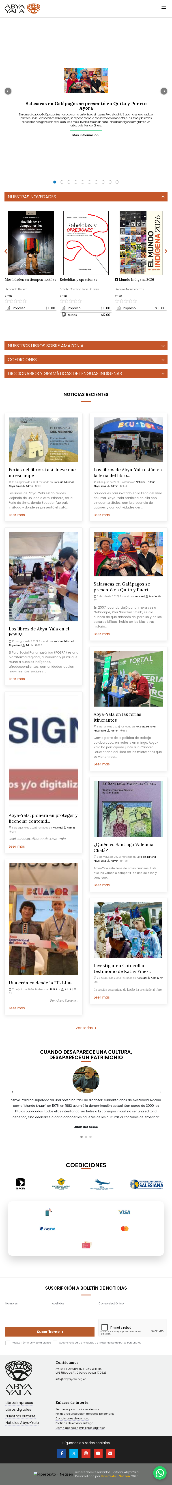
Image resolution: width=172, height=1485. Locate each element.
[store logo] (22, 8)
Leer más (17, 514)
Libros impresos (19, 1403)
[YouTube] (98, 1453)
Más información (85, 135)
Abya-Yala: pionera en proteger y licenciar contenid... (43, 818)
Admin (30, 486)
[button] (55, 182)
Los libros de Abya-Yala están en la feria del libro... (128, 472)
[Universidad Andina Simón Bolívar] (20, 1184)
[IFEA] (61, 1184)
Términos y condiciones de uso (77, 1409)
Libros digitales (18, 1409)
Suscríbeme (50, 1332)
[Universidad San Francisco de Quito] (142, 1184)
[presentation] (9, 136)
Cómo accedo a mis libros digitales (80, 1428)
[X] (73, 1453)
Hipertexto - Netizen (115, 1476)
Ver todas (84, 1027)
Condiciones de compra (72, 1418)
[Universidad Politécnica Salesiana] (106, 1184)
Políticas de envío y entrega (74, 1423)
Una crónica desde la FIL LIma (41, 983)
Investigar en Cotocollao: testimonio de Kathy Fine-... (122, 968)
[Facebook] (61, 1453)
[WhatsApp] (160, 1473)
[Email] (110, 1453)
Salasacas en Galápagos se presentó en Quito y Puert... (122, 586)
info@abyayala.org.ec (71, 1379)
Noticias (58, 482)
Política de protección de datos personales (85, 1414)
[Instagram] (86, 1453)
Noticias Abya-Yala (22, 1423)
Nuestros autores (20, 1416)
